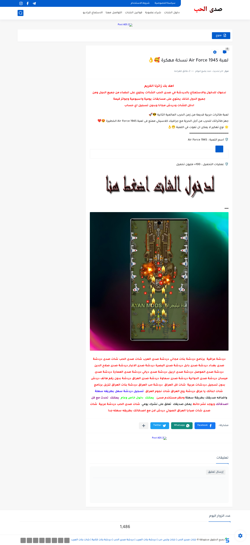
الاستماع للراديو (93, 12)
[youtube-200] (42, 540)
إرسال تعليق (215, 472)
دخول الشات (172, 12)
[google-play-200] (35, 540)
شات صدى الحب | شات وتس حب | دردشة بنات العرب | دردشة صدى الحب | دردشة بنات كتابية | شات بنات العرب (133, 540)
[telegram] (34, 3)
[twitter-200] (54, 540)
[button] (205, 425)
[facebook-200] (67, 540)
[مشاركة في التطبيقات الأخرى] (143, 425)
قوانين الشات (133, 12)
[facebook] (27, 3)
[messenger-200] (60, 540)
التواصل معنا (114, 12)
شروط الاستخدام (140, 3)
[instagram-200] (29, 540)
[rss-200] (48, 540)
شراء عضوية (153, 12)
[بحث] (20, 13)
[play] (40, 3)
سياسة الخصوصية (165, 3)
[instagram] (21, 3)
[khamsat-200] (23, 540)
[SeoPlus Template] (227, 540)
